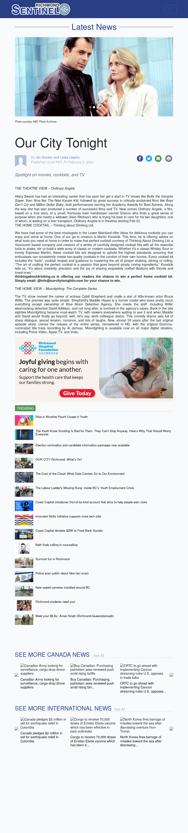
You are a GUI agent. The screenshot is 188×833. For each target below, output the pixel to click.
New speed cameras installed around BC (63, 587)
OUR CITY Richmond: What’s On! (59, 459)
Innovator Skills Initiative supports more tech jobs (68, 516)
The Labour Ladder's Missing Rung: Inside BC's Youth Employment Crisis (85, 488)
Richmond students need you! (55, 601)
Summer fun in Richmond (52, 559)
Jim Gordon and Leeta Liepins (58, 157)
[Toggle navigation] (170, 9)
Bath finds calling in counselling (56, 544)
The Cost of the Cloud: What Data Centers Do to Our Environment (80, 473)
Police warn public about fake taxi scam (62, 573)
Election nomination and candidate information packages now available (83, 445)
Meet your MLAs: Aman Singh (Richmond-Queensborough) (75, 616)
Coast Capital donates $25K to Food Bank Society (69, 530)
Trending (25, 408)
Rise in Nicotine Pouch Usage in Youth (62, 416)
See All (99, 655)
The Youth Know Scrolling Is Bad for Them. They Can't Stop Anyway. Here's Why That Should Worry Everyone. (103, 432)
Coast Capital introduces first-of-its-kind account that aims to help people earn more (91, 502)
